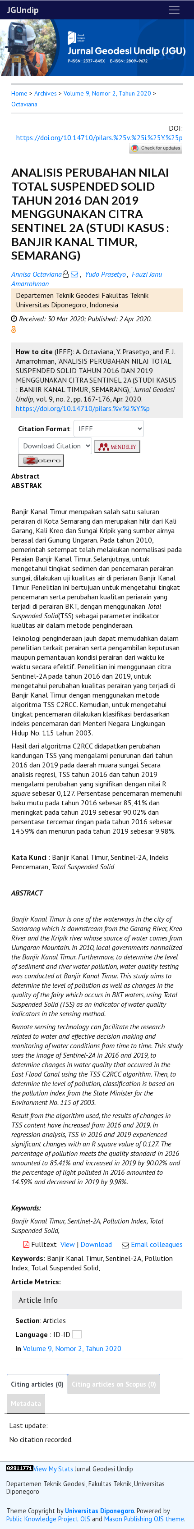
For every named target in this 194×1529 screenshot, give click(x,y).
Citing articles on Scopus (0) (114, 1384)
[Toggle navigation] (174, 10)
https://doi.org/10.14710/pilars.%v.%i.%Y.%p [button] (83, 408)
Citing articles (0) (37, 1384)
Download (96, 1244)
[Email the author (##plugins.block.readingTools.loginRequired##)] (74, 273)
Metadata (26, 1403)
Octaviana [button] (24, 104)
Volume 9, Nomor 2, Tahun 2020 (107, 93)
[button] (13, 328)
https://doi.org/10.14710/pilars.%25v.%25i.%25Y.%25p (99, 137)
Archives (45, 93)
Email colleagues (157, 1244)
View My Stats (53, 1469)
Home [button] (19, 93)
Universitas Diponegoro (99, 1510)
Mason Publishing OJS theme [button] (144, 1519)
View (67, 1244)
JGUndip (23, 10)
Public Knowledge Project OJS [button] (48, 1519)
